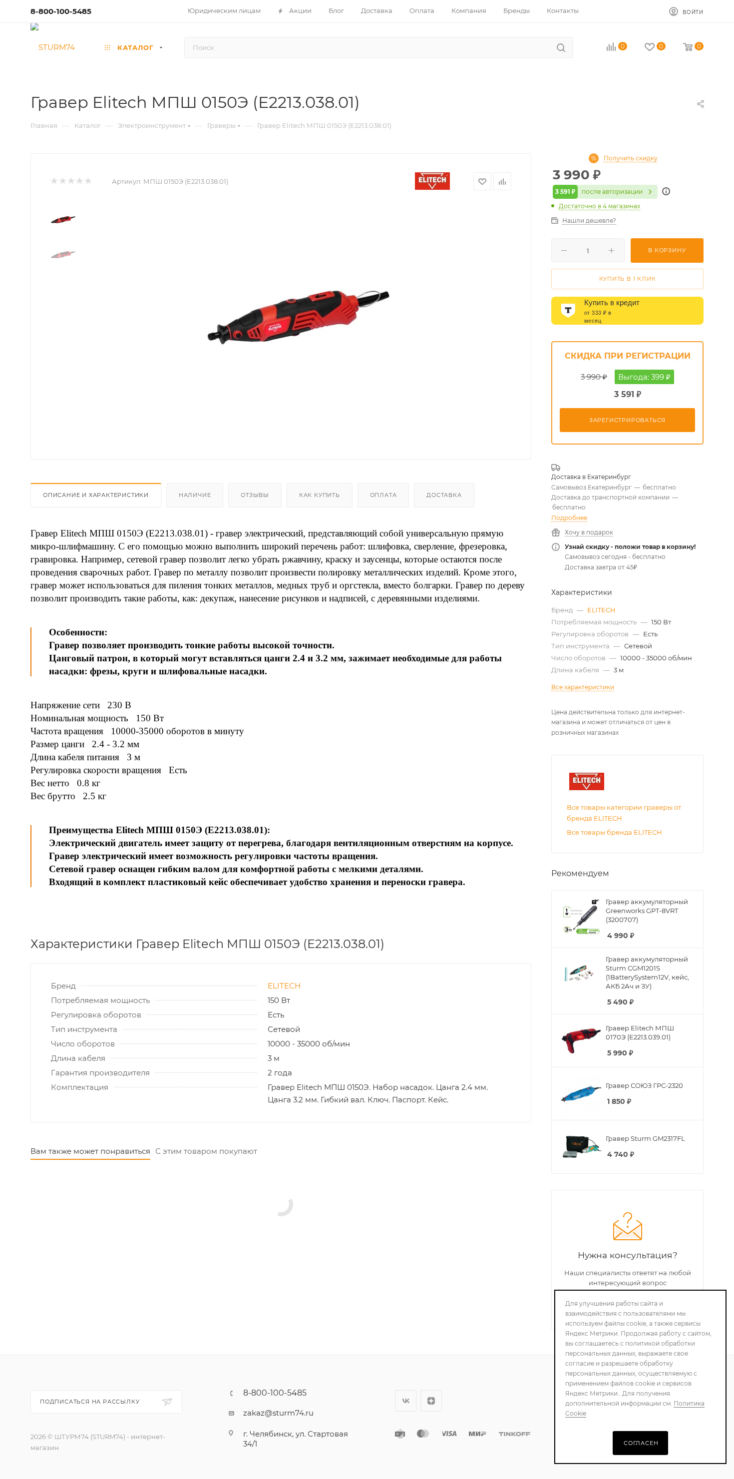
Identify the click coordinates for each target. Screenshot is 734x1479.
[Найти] (561, 47)
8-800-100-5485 (60, 11)
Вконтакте (405, 1401)
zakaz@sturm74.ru (278, 1413)
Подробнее (569, 517)
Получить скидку (631, 158)
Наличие (195, 495)
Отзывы (255, 495)
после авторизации (599, 191)
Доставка (443, 495)
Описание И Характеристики (96, 495)
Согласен (641, 1443)
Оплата (383, 495)
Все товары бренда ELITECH (614, 832)
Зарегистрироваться (627, 420)
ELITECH (284, 985)
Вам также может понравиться (90, 1151)
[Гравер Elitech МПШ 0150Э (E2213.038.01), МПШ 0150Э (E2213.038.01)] (297, 317)
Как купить (319, 495)
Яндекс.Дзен (431, 1401)
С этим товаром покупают (206, 1151)
